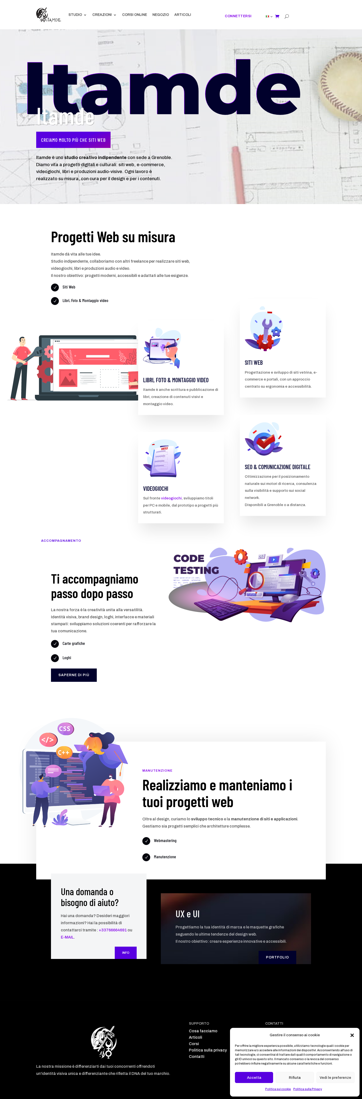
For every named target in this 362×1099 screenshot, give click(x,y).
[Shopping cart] (277, 16)
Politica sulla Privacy (307, 1089)
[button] (352, 1035)
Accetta (254, 1078)
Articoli (182, 14)
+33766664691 (113, 930)
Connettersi (238, 16)
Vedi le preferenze (335, 1078)
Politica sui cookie (278, 1089)
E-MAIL (67, 937)
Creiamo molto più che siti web (73, 140)
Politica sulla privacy (208, 1050)
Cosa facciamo (203, 1031)
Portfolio (277, 957)
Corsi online (134, 14)
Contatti (196, 1056)
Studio (75, 14)
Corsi (194, 1044)
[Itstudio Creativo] (48, 14)
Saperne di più (73, 675)
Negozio (160, 14)
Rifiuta (295, 1078)
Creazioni (102, 14)
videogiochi (171, 498)
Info (125, 953)
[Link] (267, 16)
